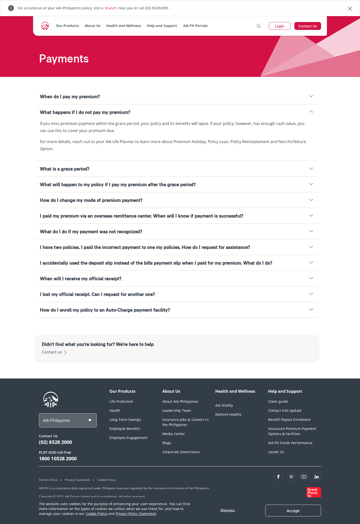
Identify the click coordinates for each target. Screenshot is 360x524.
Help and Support (162, 25)
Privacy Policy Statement (136, 513)
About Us (92, 25)
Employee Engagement (128, 437)
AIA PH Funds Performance (290, 442)
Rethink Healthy (228, 414)
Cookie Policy (96, 513)
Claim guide (278, 401)
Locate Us (276, 452)
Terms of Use (48, 480)
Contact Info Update (284, 410)
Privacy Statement (77, 480)
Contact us (52, 352)
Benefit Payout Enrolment (289, 419)
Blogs (166, 442)
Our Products (67, 25)
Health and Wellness (123, 25)
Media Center (173, 433)
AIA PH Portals (195, 25)
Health (114, 410)
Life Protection (121, 401)
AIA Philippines (56, 420)
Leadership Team (176, 410)
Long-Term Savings (125, 419)
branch (111, 8)
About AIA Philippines (180, 401)
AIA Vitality (224, 405)
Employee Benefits (124, 428)
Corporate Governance (181, 452)
